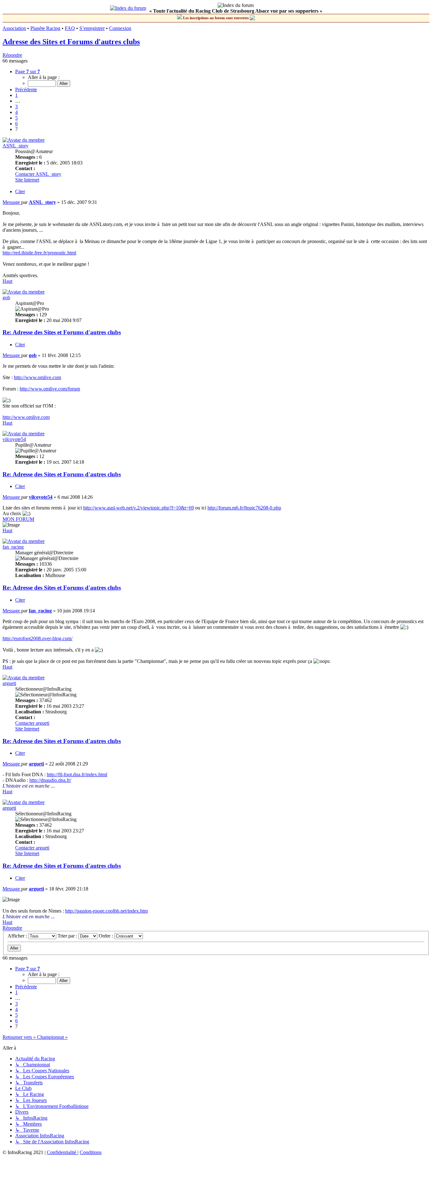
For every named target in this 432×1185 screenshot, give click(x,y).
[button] (27, 71)
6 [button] (16, 123)
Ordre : (106, 935)
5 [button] (16, 118)
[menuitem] (62, 1152)
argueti (9, 683)
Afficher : (18, 935)
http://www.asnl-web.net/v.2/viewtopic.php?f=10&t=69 (138, 507)
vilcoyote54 (14, 439)
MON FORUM (18, 519)
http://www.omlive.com (37, 377)
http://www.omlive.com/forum (50, 388)
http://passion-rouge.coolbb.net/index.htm (106, 911)
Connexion (120, 28)
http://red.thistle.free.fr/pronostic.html (39, 252)
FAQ (70, 28)
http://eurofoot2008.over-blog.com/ (37, 638)
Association (14, 28)
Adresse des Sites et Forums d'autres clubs (71, 42)
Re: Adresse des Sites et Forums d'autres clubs (62, 332)
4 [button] (16, 112)
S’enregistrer (92, 28)
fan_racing (13, 547)
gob (6, 297)
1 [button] (16, 95)
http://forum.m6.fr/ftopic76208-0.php (244, 507)
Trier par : (68, 935)
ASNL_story (15, 145)
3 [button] (16, 106)
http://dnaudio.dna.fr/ (50, 780)
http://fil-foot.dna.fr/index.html (77, 774)
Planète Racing (45, 28)
